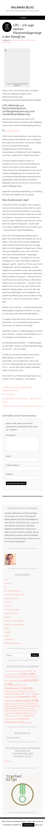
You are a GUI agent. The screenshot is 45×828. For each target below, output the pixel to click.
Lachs (13, 697)
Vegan (29, 715)
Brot (6, 580)
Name (9, 456)
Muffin (9, 704)
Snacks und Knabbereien (15, 624)
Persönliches (30, 40)
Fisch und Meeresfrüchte (15, 594)
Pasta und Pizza (11, 613)
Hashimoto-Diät (19, 688)
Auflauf (7, 671)
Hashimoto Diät (18, 40)
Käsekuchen (29, 694)
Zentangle (28, 722)
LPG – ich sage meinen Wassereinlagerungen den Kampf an (22, 30)
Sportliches (6, 42)
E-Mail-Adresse (13, 465)
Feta (34, 677)
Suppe (32, 713)
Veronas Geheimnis (17, 720)
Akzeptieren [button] (28, 825)
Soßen (7, 628)
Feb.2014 (7, 28)
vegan (7, 636)
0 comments (9, 394)
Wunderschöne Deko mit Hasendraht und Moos (22, 406)
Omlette (16, 704)
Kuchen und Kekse (12, 609)
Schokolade (31, 710)
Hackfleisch (19, 685)
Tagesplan (10, 716)
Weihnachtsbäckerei (13, 643)
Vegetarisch (9, 639)
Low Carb (26, 700)
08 (7, 25)
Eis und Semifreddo (12, 591)
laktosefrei (27, 696)
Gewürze (8, 606)
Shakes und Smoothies (14, 621)
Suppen (8, 632)
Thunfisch (19, 716)
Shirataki (9, 713)
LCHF (9, 701)
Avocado (15, 671)
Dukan (28, 674)
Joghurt (32, 691)
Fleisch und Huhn (12, 598)
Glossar (8, 761)
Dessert (8, 583)
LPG (17, 387)
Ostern (24, 704)
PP (30, 704)
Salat (20, 710)
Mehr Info (38, 825)
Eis (27, 677)
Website (9, 474)
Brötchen (9, 674)
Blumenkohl (23, 671)
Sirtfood (21, 713)
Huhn (24, 691)
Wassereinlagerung (10, 390)
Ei (5, 587)
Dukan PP (11, 677)
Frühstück (16, 680)
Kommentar (11, 435)
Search (35, 655)
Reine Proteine (24, 706)
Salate (7, 617)
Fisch (7, 681)
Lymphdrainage (26, 387)
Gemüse (8, 602)
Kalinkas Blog (22, 7)
